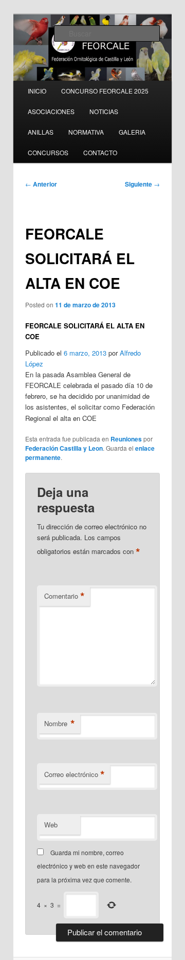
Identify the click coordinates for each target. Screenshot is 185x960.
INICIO (37, 90)
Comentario (64, 596)
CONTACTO (100, 152)
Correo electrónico (74, 774)
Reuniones (126, 439)
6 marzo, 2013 (85, 353)
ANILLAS (40, 131)
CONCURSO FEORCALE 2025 (105, 90)
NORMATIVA (86, 131)
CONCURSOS (48, 152)
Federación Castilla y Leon (64, 448)
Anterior (41, 184)
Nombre (59, 723)
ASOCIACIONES (51, 111)
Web (51, 824)
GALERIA (132, 131)
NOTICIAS (103, 111)
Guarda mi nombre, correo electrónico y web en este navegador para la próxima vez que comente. (88, 866)
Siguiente (142, 184)
